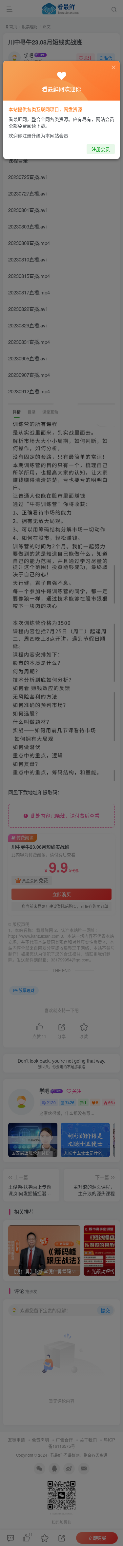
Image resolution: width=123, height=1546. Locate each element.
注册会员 (101, 149)
